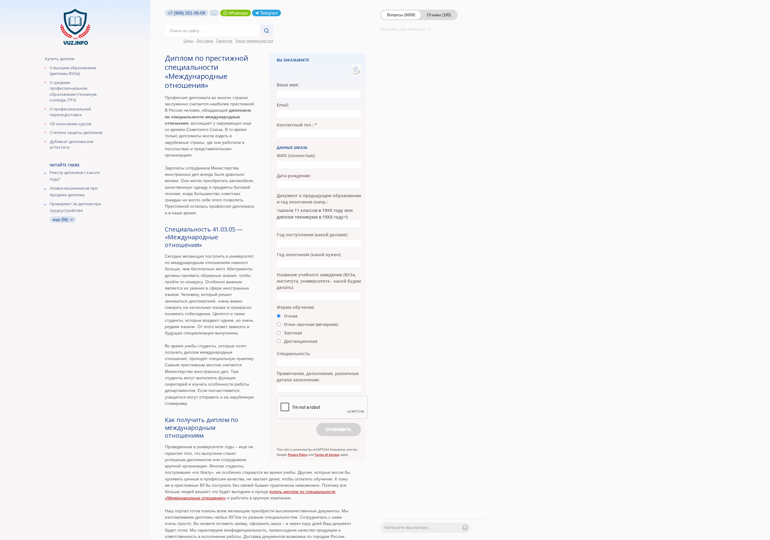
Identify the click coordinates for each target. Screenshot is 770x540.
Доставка (204, 41)
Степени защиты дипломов (76, 132)
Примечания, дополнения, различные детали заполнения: (318, 377)
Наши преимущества (254, 41)
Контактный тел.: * (297, 125)
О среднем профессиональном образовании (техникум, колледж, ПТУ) (73, 91)
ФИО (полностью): (296, 155)
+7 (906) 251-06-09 (186, 13)
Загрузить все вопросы (403, 28)
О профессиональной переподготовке (70, 112)
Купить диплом (59, 58)
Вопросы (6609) (401, 15)
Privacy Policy (297, 454)
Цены (188, 41)
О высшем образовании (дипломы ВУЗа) (73, 70)
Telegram (269, 13)
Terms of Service (327, 454)
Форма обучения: (296, 307)
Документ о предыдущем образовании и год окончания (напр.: (319, 199)
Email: (283, 105)
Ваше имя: (288, 85)
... (214, 13)
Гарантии (224, 41)
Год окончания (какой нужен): (309, 254)
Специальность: (294, 353)
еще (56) (61, 219)
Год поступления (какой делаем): (312, 234)
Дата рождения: (294, 175)
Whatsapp (238, 13)
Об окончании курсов (70, 123)
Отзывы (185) (439, 15)
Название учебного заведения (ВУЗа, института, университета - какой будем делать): (319, 281)
